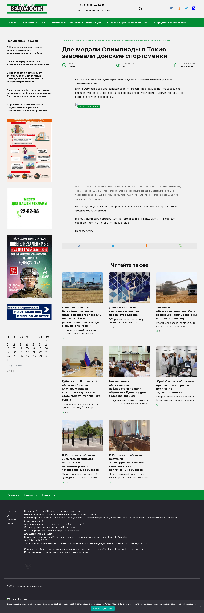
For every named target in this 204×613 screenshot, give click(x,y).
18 (14, 352)
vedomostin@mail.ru (98, 10)
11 (14, 348)
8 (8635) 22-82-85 (94, 4)
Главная (12, 22)
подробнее (67, 604)
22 (40, 352)
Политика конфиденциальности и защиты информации (56, 552)
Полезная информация (85, 22)
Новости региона (89, 107)
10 (8, 348)
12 (21, 348)
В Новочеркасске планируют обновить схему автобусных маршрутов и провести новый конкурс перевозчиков (25, 77)
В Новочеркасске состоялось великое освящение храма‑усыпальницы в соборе (25, 50)
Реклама (13, 495)
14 (34, 348)
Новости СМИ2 (84, 231)
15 (40, 348)
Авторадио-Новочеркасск (169, 22)
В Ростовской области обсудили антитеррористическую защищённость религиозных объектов (126, 462)
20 (27, 352)
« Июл (10, 370)
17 (8, 352)
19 (21, 352)
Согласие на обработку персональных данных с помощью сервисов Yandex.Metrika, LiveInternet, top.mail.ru (85, 549)
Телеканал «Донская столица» (126, 22)
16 (46, 348)
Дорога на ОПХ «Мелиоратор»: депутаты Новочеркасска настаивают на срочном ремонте (27, 107)
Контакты (48, 495)
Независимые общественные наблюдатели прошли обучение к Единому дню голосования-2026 (127, 389)
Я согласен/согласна (102, 608)
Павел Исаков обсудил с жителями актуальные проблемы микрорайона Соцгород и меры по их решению (29, 93)
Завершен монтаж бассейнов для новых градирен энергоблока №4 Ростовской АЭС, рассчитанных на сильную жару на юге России (81, 316)
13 (27, 348)
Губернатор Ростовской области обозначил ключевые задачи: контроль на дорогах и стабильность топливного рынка (81, 390)
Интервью (59, 22)
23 (46, 352)
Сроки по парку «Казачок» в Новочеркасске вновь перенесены (28, 63)
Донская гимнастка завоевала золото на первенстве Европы (124, 311)
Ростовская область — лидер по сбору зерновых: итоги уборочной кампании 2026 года (176, 313)
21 (34, 352)
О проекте (30, 495)
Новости (28, 22)
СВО (45, 22)
